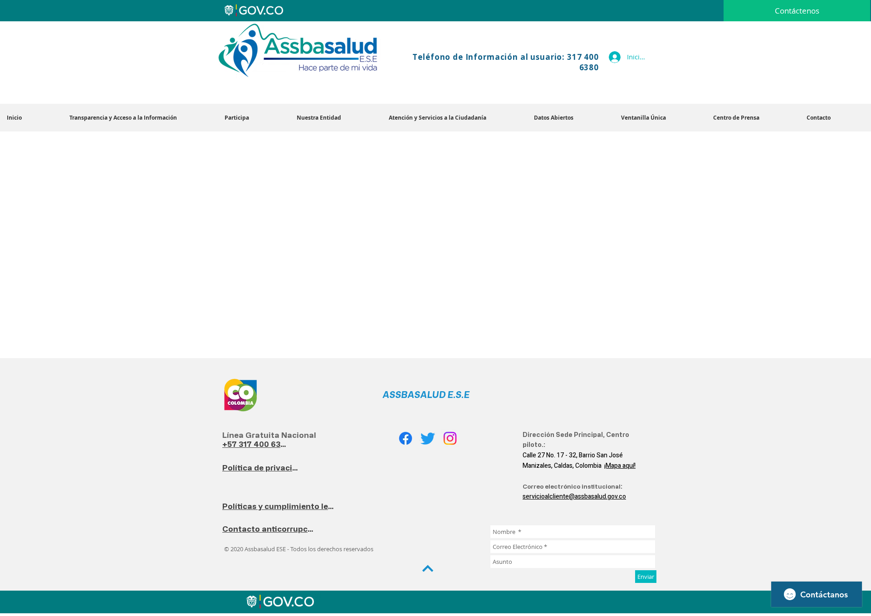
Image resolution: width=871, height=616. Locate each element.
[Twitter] (427, 438)
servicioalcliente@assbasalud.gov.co (574, 496)
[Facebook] (405, 438)
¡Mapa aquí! (620, 465)
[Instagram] (450, 438)
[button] (336, 117)
